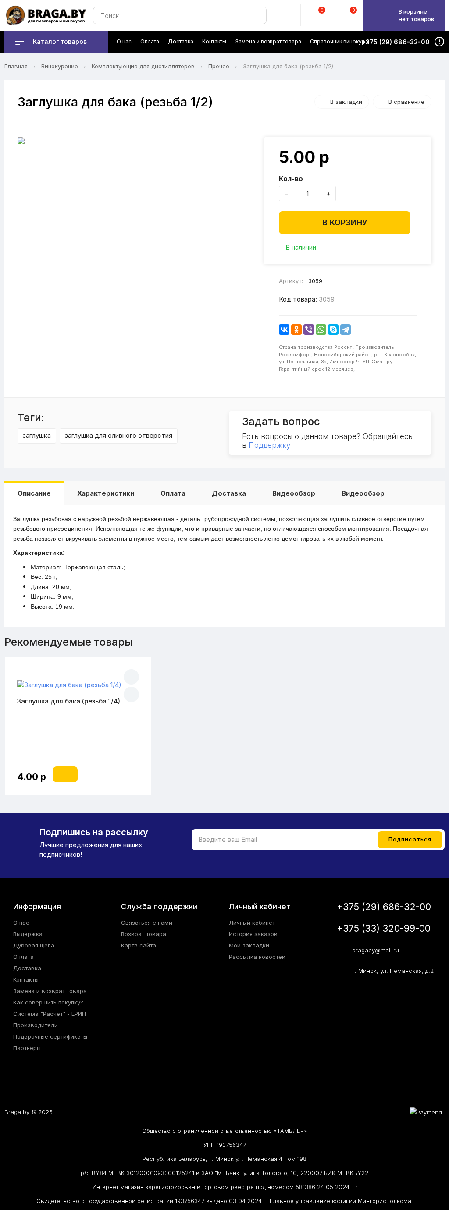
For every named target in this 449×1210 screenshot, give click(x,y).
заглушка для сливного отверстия (118, 435)
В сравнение (406, 101)
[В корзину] (65, 774)
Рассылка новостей (257, 957)
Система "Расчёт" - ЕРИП (49, 1014)
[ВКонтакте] (284, 329)
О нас (21, 922)
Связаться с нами (146, 922)
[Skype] (333, 329)
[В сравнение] (131, 694)
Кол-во (291, 178)
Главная (16, 66)
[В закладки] (131, 677)
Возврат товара (143, 934)
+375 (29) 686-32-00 (384, 906)
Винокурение (59, 66)
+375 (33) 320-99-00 (384, 928)
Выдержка (28, 934)
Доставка (229, 493)
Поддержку (269, 445)
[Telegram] (345, 329)
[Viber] (308, 329)
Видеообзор (293, 493)
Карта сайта (138, 945)
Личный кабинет (252, 922)
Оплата (172, 493)
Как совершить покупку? (48, 1002)
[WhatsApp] (321, 329)
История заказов (253, 934)
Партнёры (27, 1048)
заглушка (37, 435)
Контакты (26, 979)
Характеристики (105, 493)
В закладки (346, 101)
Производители (35, 1025)
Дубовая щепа (33, 945)
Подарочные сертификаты (50, 1036)
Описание (34, 493)
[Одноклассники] (296, 329)
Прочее (218, 66)
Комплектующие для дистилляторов (143, 66)
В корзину (344, 222)
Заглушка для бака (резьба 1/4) (68, 701)
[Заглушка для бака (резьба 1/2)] (136, 140)
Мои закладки (249, 945)
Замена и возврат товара (50, 991)
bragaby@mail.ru (375, 950)
